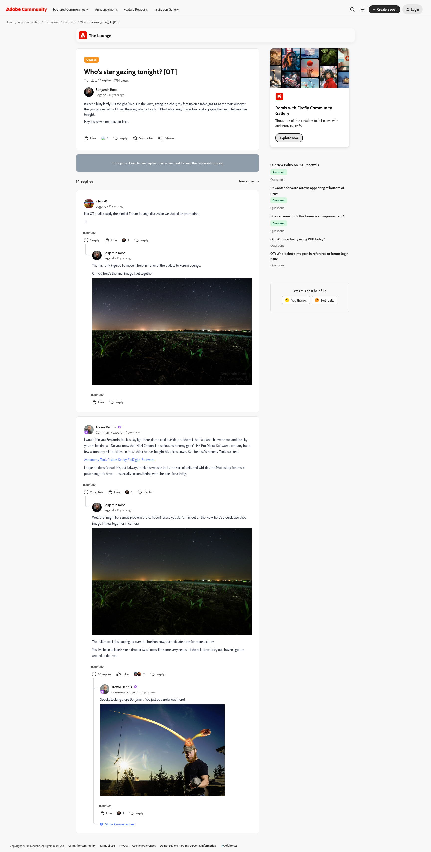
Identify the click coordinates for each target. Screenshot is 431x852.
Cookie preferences (144, 845)
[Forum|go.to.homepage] (26, 9)
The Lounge (51, 22)
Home (9, 22)
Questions (69, 22)
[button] (384, 9)
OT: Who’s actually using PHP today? (297, 239)
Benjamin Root (106, 89)
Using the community (82, 845)
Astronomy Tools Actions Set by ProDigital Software (119, 459)
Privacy (123, 845)
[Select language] (363, 9)
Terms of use (107, 845)
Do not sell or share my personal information (188, 845)
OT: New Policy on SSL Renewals (294, 165)
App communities (29, 22)
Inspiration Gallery (166, 9)
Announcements (106, 9)
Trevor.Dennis (106, 427)
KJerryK (101, 201)
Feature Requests (136, 9)
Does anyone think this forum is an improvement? (307, 216)
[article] (167, 221)
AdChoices (230, 845)
